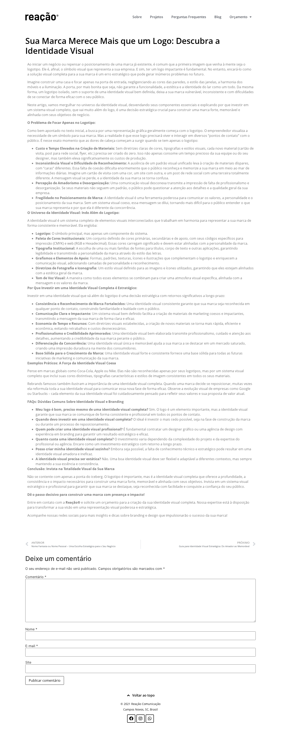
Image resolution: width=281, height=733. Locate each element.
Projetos (156, 17)
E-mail (31, 645)
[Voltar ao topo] (129, 695)
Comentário (35, 576)
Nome (31, 629)
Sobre (137, 17)
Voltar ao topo (143, 695)
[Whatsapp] (150, 718)
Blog (217, 17)
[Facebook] (131, 718)
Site (28, 662)
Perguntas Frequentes (188, 17)
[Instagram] (140, 718)
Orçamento (238, 17)
